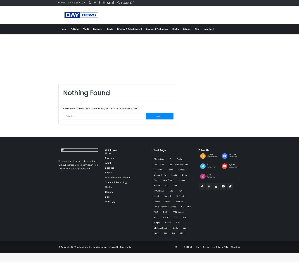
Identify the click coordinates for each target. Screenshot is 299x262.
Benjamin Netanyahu (179, 164)
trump (156, 233)
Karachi (167, 196)
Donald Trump (160, 175)
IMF (175, 185)
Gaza (184, 175)
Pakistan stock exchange (165, 207)
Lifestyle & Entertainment (129, 29)
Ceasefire (158, 169)
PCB (156, 212)
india (171, 191)
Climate (187, 29)
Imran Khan (159, 191)
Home (63, 29)
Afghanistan (159, 159)
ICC (166, 185)
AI (170, 159)
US (181, 233)
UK (165, 233)
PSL (156, 217)
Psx (176, 217)
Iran (180, 191)
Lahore (157, 201)
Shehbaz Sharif (160, 228)
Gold (156, 180)
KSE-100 (180, 196)
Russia (168, 222)
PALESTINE (186, 207)
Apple (179, 159)
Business (97, 29)
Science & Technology (157, 29)
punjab (157, 222)
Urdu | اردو (209, 29)
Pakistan (75, 29)
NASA (168, 201)
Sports (110, 29)
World (86, 29)
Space (186, 228)
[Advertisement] (149, 57)
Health (175, 29)
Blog (197, 29)
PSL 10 (166, 217)
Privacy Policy (222, 247)
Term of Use (209, 247)
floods (174, 175)
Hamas (182, 180)
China (170, 169)
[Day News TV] (81, 15)
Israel (156, 196)
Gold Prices (168, 180)
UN (173, 233)
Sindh (175, 228)
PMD (165, 212)
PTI (184, 217)
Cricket (181, 169)
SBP (178, 222)
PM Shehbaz (178, 212)
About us (235, 247)
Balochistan (159, 164)
